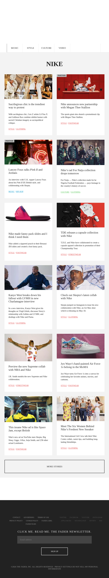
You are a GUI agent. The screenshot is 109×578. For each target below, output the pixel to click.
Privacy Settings (63, 567)
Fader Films (31, 524)
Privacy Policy (16, 521)
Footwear (73, 123)
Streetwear (74, 254)
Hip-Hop (19, 192)
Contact (16, 517)
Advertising (29, 517)
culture (65, 192)
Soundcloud (80, 521)
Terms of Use (43, 517)
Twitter (63, 517)
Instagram (97, 517)
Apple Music (66, 521)
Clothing (21, 129)
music (11, 192)
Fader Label (47, 521)
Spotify (92, 521)
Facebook (74, 517)
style (11, 129)
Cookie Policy (32, 521)
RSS (100, 521)
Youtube (85, 517)
